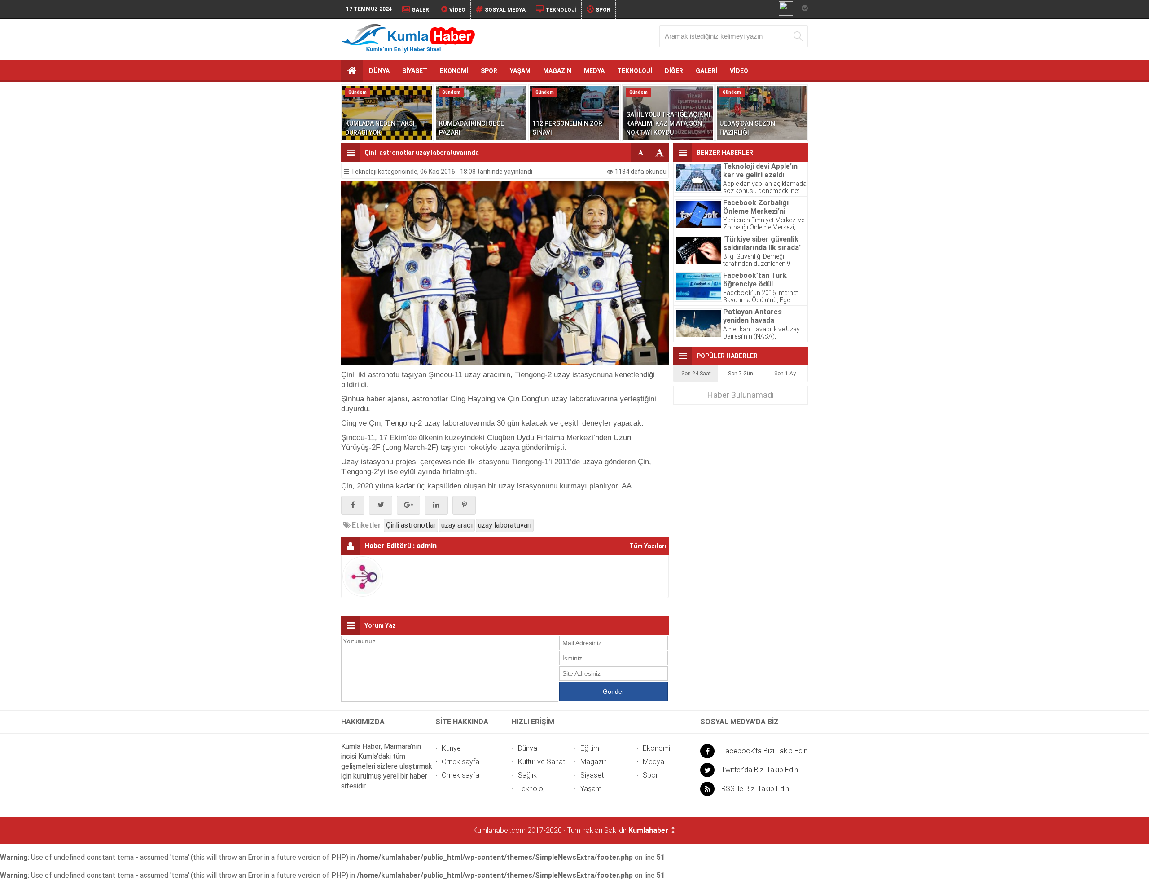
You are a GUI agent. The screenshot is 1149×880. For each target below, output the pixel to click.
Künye (451, 748)
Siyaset (592, 775)
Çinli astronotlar (411, 525)
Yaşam (590, 788)
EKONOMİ (454, 71)
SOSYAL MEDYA (505, 10)
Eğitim (589, 748)
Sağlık (527, 775)
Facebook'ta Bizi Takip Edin (764, 751)
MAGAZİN (557, 71)
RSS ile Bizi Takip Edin (755, 788)
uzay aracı (457, 525)
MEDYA (594, 71)
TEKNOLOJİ (560, 10)
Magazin (593, 761)
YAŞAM (520, 71)
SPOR (603, 10)
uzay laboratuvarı (504, 525)
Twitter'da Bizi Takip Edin (759, 770)
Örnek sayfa (460, 761)
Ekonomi (656, 748)
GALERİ (421, 10)
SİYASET (414, 71)
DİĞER (674, 71)
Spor (650, 775)
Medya (653, 761)
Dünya (527, 748)
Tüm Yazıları (648, 546)
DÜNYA (379, 71)
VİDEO (457, 10)
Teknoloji (364, 171)
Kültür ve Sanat (541, 761)
